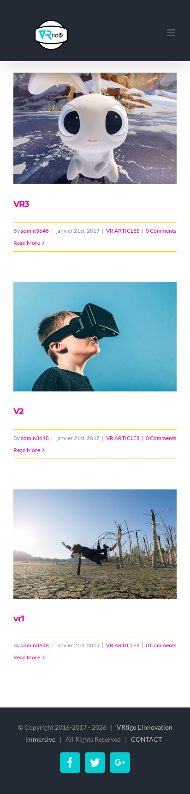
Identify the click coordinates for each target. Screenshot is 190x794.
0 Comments (161, 230)
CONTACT (147, 739)
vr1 (18, 619)
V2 (18, 411)
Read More (26, 242)
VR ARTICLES (122, 230)
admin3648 (35, 230)
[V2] (95, 337)
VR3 (21, 204)
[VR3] (95, 128)
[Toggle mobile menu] (172, 32)
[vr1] (95, 544)
